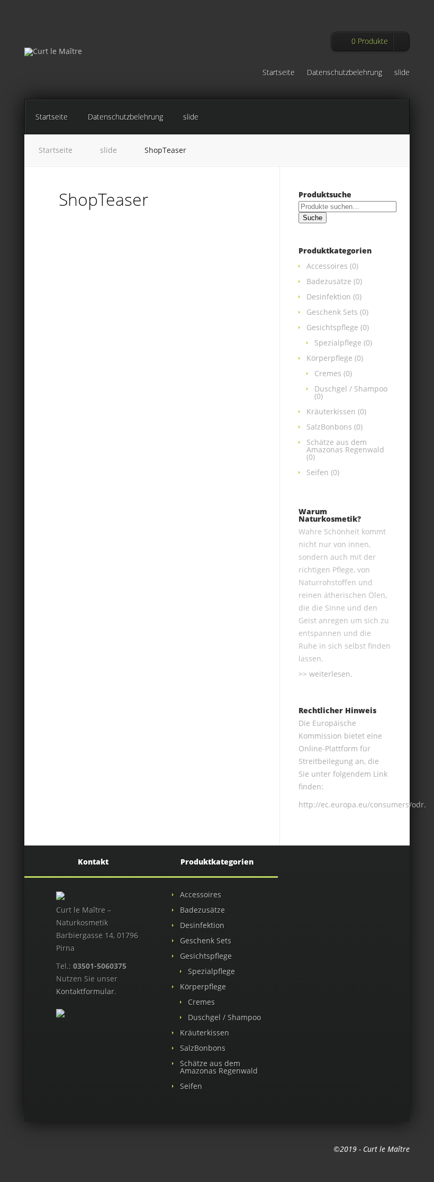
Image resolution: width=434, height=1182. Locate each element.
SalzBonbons (329, 427)
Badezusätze (328, 281)
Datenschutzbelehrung (344, 73)
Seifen (317, 472)
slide (402, 73)
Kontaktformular (85, 991)
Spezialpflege (337, 343)
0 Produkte (369, 41)
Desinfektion (328, 297)
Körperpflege (329, 358)
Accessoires (327, 266)
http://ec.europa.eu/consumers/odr (361, 804)
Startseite (279, 73)
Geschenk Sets (332, 312)
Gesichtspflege (332, 327)
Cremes (327, 373)
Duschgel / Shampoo (350, 389)
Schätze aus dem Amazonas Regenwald (345, 445)
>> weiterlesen (324, 674)
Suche (312, 218)
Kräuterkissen (331, 411)
